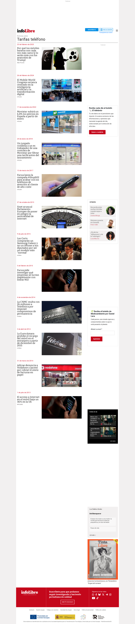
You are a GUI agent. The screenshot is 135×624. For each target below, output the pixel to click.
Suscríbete (92, 29)
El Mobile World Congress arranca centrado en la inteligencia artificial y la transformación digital (27, 87)
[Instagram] (110, 595)
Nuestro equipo (40, 610)
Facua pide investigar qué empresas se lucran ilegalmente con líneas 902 (28, 275)
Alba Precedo (20, 62)
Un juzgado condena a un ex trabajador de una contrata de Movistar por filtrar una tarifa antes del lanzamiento (28, 150)
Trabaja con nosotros (52, 610)
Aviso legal (77, 610)
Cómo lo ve (93, 412)
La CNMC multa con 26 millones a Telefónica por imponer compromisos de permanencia (28, 307)
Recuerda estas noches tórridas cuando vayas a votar (96, 210)
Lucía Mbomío (95, 238)
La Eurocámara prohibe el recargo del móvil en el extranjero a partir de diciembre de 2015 (27, 339)
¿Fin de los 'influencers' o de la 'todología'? (97, 234)
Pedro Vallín (94, 224)
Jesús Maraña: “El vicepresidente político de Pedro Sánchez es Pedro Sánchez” (95, 432)
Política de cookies (101, 610)
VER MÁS (112, 441)
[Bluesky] (99, 595)
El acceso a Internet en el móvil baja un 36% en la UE (28, 399)
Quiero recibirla (97, 132)
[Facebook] (96, 594)
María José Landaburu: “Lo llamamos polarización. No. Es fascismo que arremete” (95, 420)
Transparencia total (105, 32)
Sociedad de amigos (66, 610)
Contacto (31, 610)
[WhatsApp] (93, 595)
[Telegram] (107, 595)
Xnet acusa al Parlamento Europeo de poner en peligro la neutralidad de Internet (27, 212)
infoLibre (19, 97)
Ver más (92, 535)
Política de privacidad (87, 610)
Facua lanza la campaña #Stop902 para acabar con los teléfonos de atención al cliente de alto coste (28, 181)
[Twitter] (103, 595)
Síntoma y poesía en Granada (97, 221)
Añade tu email (96, 329)
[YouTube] (93, 598)
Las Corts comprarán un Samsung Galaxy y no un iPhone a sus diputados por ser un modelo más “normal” (27, 245)
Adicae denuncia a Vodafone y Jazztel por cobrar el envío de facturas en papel (28, 370)
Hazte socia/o (67, 602)
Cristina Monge (95, 215)
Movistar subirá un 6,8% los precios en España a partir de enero (28, 115)
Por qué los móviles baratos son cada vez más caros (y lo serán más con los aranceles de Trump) (28, 54)
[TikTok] (97, 598)
